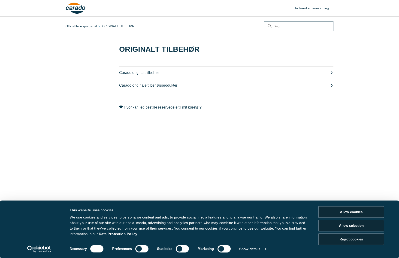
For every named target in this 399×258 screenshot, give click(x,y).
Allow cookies (351, 212)
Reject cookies (351, 239)
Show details (249, 249)
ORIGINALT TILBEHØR (118, 26)
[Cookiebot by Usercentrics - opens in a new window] (39, 249)
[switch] (141, 248)
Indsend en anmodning (312, 8)
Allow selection (351, 226)
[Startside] (76, 8)
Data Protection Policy (118, 234)
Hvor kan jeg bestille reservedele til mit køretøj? (163, 107)
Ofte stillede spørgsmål (81, 26)
